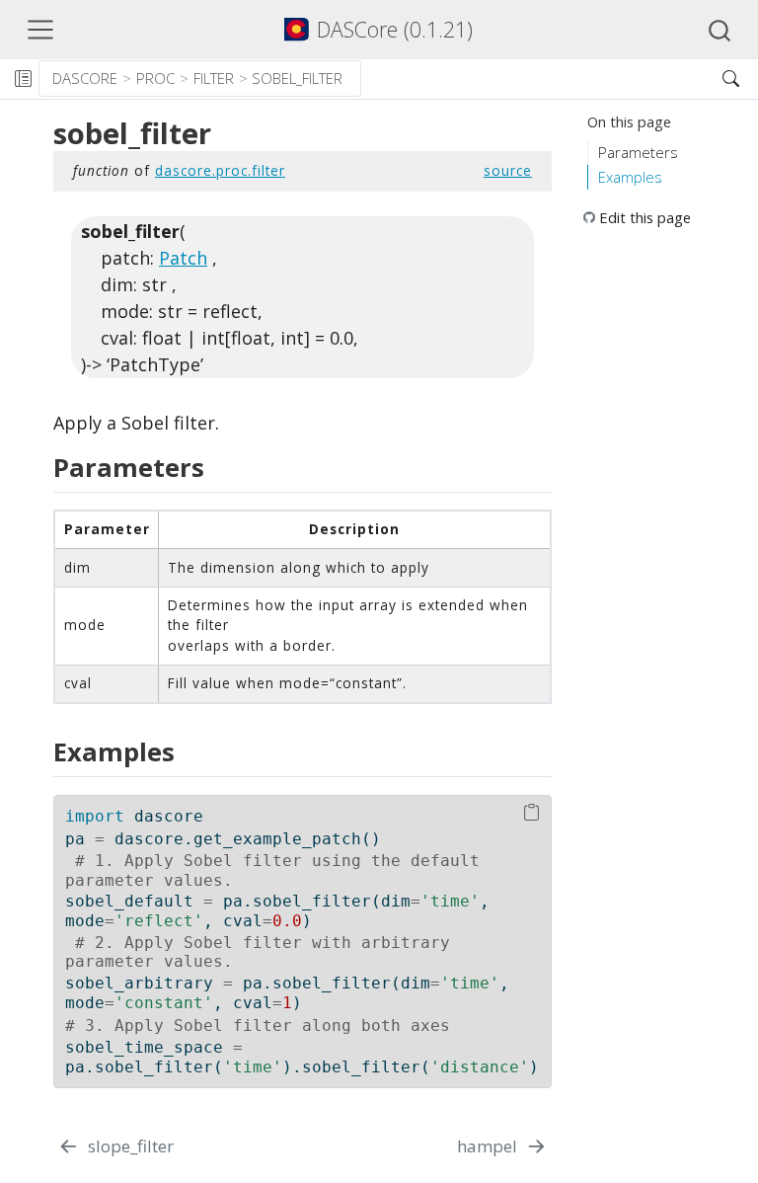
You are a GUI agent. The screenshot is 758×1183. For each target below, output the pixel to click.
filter (213, 78)
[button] (533, 79)
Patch (183, 258)
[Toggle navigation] (40, 29)
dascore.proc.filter (220, 170)
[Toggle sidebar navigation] (22, 79)
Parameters (638, 152)
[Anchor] (217, 466)
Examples (630, 177)
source (508, 170)
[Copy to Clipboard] (531, 814)
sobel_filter (297, 78)
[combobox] (720, 29)
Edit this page (645, 217)
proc (155, 78)
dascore (84, 78)
